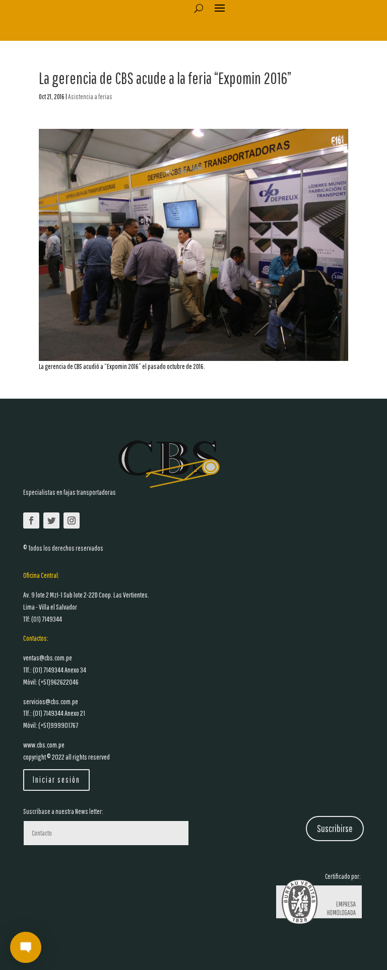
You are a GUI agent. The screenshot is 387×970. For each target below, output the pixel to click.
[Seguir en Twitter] (51, 520)
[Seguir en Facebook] (31, 520)
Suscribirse (335, 828)
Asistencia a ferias (90, 97)
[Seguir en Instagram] (71, 520)
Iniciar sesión (56, 779)
